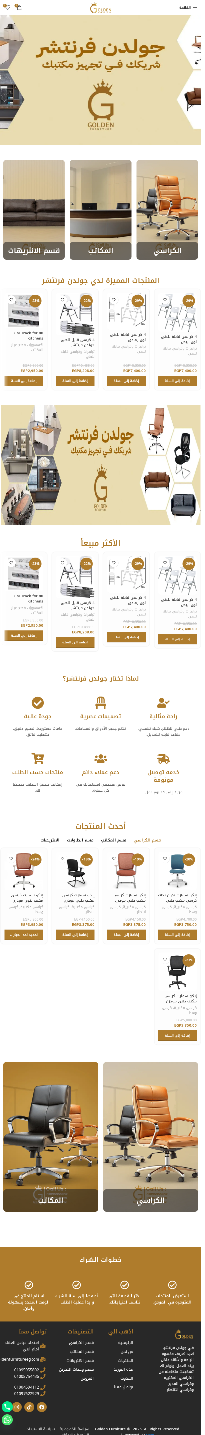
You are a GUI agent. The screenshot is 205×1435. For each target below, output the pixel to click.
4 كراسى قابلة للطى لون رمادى (128, 337)
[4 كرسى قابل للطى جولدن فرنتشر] (75, 314)
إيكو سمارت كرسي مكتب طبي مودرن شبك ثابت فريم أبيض (128, 900)
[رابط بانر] (167, 210)
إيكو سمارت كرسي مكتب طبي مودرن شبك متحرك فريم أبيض (27, 903)
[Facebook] (42, 1407)
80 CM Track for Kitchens (28, 336)
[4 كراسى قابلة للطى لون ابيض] (177, 312)
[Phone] (7, 1406)
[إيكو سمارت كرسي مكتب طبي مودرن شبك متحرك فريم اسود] (177, 972)
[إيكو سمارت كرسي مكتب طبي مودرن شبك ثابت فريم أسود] (75, 871)
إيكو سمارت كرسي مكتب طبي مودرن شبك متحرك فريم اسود (180, 1003)
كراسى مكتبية (185, 907)
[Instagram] (17, 1407)
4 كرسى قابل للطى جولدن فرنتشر (77, 342)
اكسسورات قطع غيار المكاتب (27, 347)
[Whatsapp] (7, 1419)
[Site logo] (100, 7)
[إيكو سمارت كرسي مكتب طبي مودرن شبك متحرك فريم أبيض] (23, 871)
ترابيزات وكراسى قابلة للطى (180, 351)
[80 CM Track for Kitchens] (23, 310)
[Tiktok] (29, 1407)
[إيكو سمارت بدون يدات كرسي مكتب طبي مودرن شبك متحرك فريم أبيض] (177, 871)
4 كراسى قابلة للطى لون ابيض (179, 339)
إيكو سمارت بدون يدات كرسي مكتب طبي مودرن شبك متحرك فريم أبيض (177, 903)
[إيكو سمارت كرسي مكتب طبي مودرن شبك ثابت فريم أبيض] (126, 871)
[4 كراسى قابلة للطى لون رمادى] (126, 311)
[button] (177, 381)
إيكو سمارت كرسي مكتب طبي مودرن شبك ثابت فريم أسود (76, 900)
